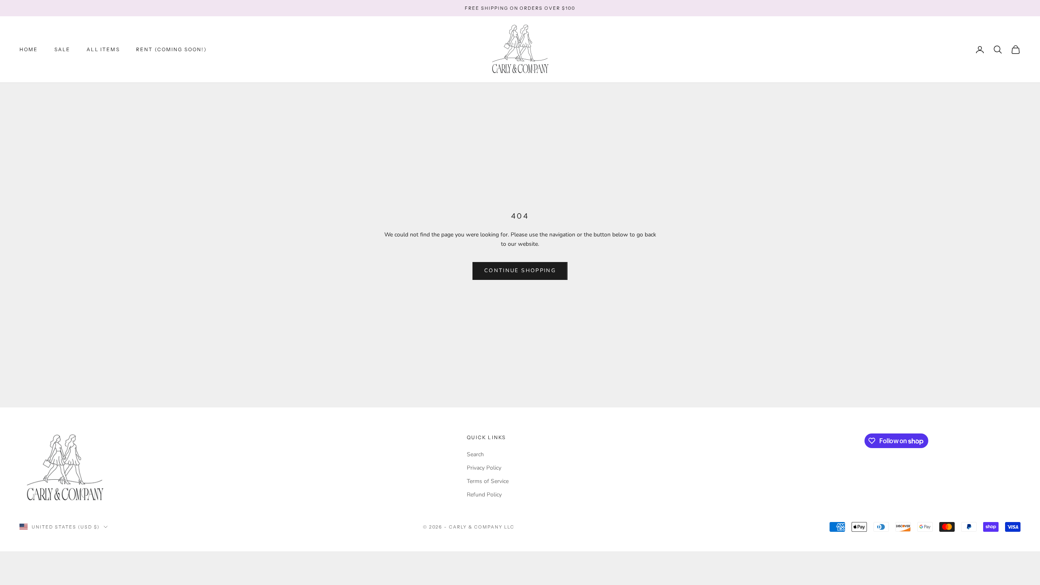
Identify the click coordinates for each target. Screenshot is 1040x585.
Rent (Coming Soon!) (171, 49)
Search (475, 454)
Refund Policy (484, 494)
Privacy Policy (484, 468)
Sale (62, 49)
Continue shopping (520, 270)
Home (29, 49)
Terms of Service (488, 481)
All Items (103, 49)
